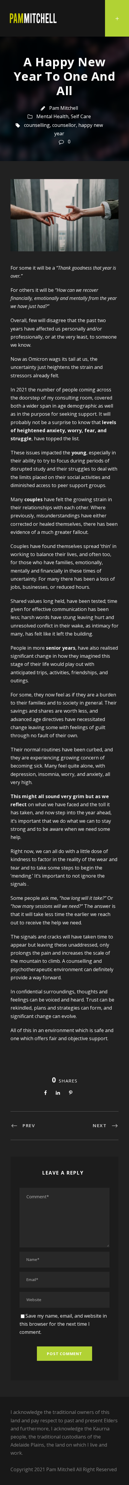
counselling (37, 125)
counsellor (64, 125)
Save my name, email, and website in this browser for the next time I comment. (63, 1324)
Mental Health (52, 116)
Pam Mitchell (63, 108)
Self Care (81, 116)
